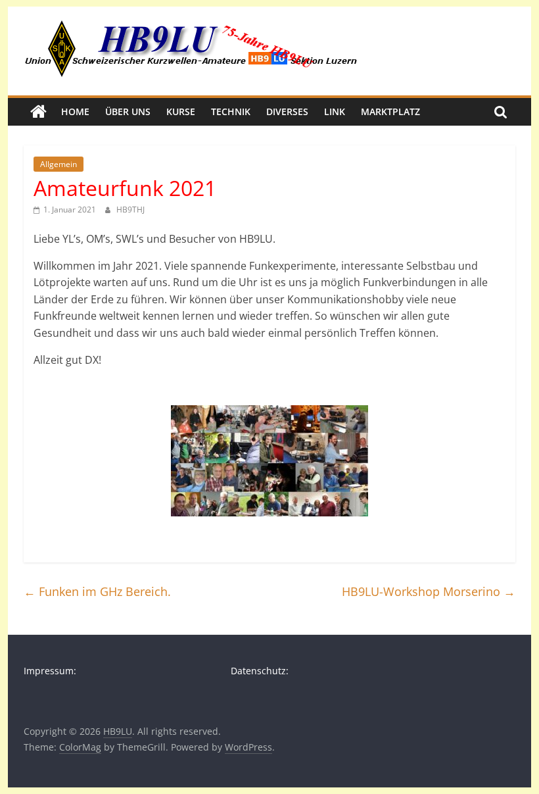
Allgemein (58, 164)
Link (334, 111)
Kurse (180, 111)
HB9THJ (130, 209)
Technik (230, 111)
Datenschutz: (260, 670)
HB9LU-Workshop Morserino (428, 591)
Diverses (287, 111)
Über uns (128, 111)
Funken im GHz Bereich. (97, 591)
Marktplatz (390, 111)
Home (75, 111)
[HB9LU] (38, 112)
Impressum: (50, 670)
